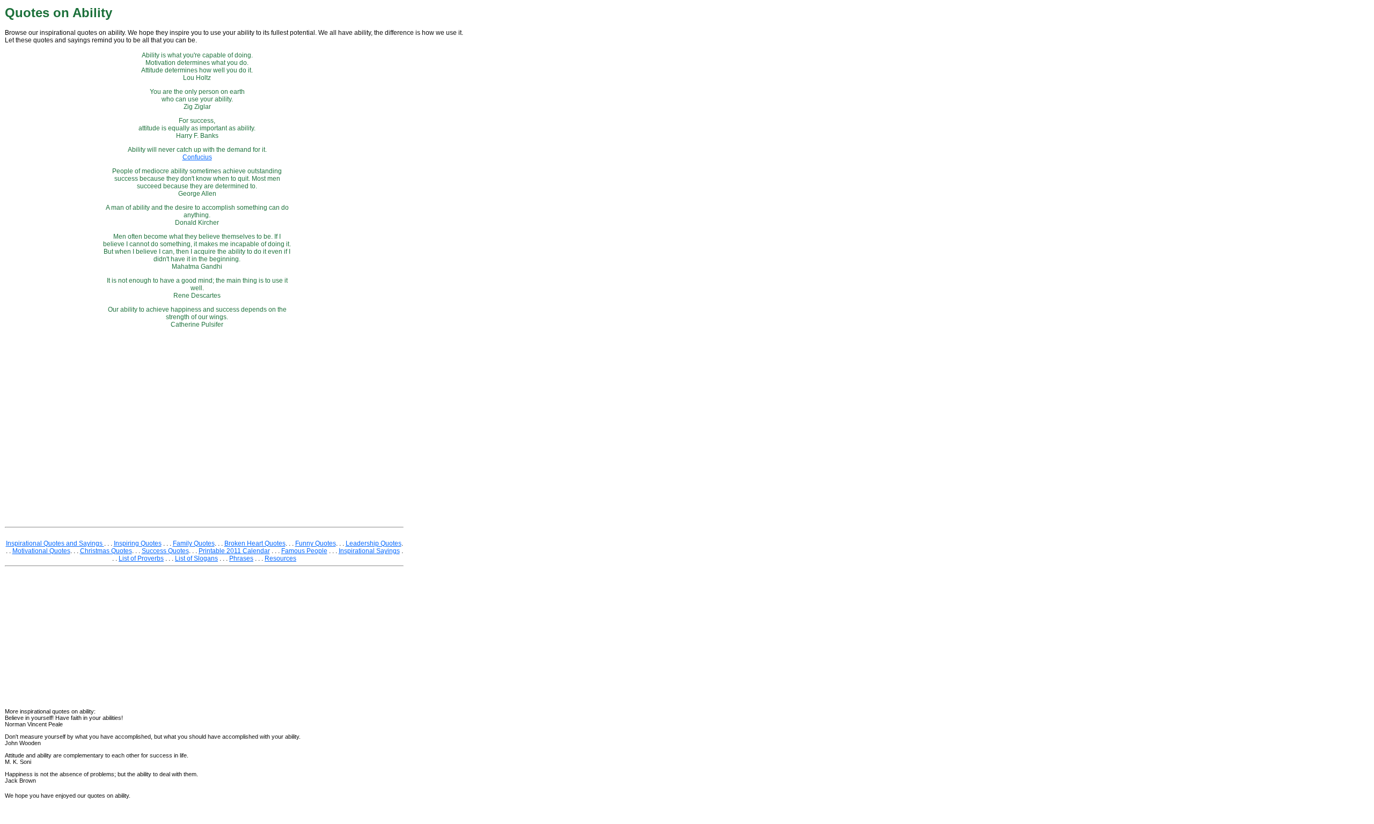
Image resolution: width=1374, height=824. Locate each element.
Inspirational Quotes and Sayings (55, 543)
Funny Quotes (315, 543)
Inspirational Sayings (369, 551)
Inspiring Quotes (138, 543)
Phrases (241, 558)
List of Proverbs (141, 558)
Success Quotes (165, 551)
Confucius (197, 157)
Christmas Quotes (106, 551)
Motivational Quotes (41, 551)
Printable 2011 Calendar (234, 551)
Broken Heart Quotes (255, 543)
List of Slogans (196, 558)
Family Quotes (194, 543)
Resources (280, 558)
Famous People (304, 551)
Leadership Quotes (373, 543)
